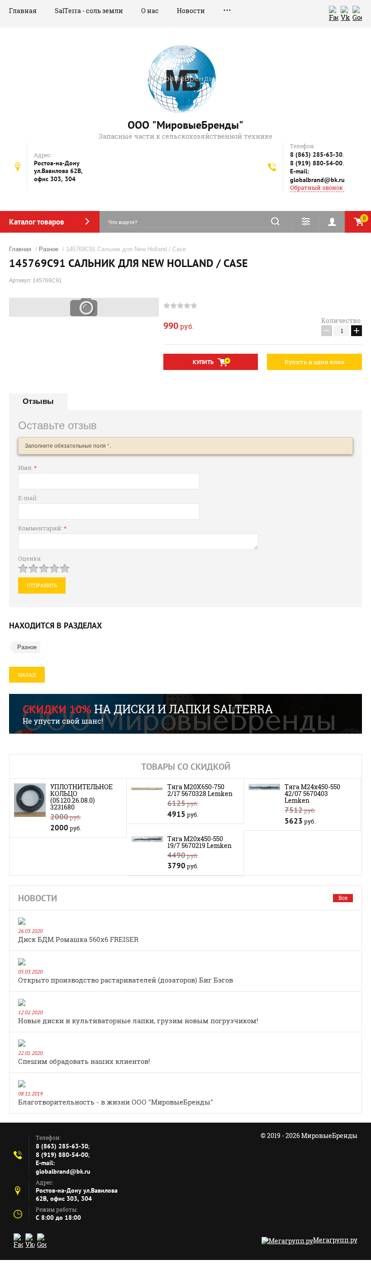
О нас (150, 10)
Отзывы (38, 401)
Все (342, 897)
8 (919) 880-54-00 (316, 163)
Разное (48, 249)
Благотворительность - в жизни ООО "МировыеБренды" (115, 1101)
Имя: (27, 468)
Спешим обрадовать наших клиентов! (84, 1061)
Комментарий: (42, 528)
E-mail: (28, 498)
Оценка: (30, 558)
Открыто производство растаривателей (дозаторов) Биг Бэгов (125, 979)
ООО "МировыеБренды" (185, 125)
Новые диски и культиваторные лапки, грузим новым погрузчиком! (138, 1020)
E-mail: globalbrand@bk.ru (317, 175)
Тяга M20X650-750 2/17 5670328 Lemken (200, 790)
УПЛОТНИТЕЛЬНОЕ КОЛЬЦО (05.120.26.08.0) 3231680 (81, 796)
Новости (191, 10)
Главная (23, 10)
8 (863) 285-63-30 (316, 154)
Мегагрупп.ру (335, 1240)
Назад (27, 674)
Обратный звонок (316, 188)
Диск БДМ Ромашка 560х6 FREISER (78, 939)
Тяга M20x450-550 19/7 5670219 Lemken (199, 842)
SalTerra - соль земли (89, 10)
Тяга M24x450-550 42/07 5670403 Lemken (312, 793)
